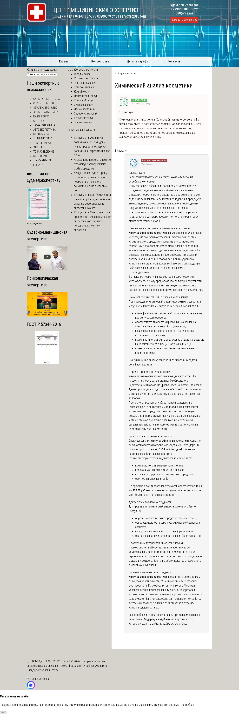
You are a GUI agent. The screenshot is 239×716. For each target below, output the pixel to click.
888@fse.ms (184, 13)
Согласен (3, 712)
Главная (64, 61)
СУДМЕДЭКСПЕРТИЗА (46, 99)
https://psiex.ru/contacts (173, 623)
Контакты (174, 61)
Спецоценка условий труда (43, 670)
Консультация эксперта (81, 129)
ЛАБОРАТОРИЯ (42, 160)
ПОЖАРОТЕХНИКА (44, 125)
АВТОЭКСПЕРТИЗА (44, 129)
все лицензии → (36, 223)
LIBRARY (38, 164)
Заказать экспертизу (184, 19)
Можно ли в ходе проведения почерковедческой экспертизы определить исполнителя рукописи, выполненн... (92, 221)
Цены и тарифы (138, 61)
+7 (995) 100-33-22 (184, 9)
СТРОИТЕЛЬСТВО (43, 103)
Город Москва (82, 74)
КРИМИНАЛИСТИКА (45, 112)
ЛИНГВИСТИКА (42, 138)
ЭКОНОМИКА (41, 134)
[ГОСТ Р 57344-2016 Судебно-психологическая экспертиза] (47, 363)
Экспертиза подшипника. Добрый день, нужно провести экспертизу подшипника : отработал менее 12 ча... (92, 146)
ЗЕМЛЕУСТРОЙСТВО (45, 107)
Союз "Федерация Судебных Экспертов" (84, 665)
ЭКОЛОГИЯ (40, 156)
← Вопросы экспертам (125, 73)
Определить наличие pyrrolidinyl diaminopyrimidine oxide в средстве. (92, 164)
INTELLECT (39, 147)
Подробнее (187, 704)
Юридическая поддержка (42, 69)
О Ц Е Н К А (39, 120)
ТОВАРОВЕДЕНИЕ (43, 151)
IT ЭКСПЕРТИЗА (42, 142)
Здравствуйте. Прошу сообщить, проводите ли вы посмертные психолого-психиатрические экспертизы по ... (91, 181)
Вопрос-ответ (101, 61)
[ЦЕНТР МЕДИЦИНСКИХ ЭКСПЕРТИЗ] (36, 21)
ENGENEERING (41, 116)
